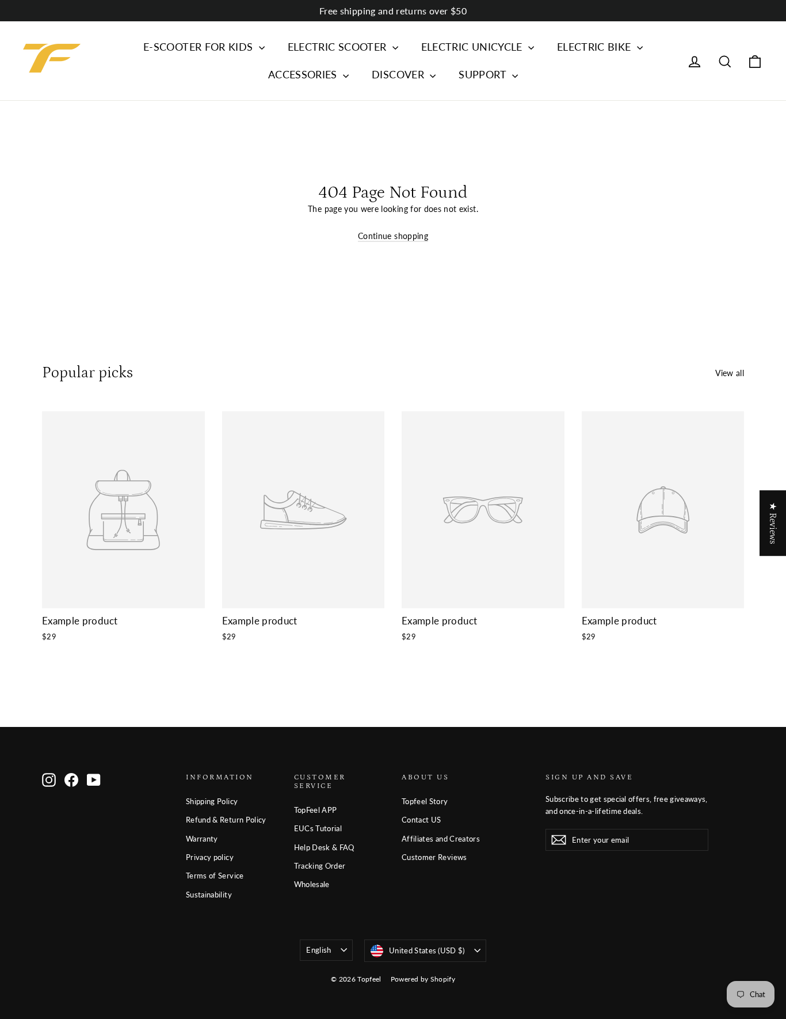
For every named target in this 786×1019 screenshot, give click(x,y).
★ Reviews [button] (773, 523)
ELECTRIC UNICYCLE (473, 46)
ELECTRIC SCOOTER (339, 46)
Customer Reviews (434, 857)
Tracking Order (320, 865)
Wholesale (312, 884)
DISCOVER (399, 74)
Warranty (202, 838)
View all (729, 373)
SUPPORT (484, 74)
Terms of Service (215, 875)
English (318, 949)
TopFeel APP (315, 810)
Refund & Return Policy (226, 819)
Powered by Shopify (423, 979)
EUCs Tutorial (318, 828)
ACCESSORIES (304, 74)
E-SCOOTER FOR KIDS (199, 46)
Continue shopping (393, 236)
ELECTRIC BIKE (595, 46)
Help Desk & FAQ (324, 847)
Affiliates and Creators (441, 838)
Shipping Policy (212, 801)
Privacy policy (210, 857)
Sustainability (209, 894)
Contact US (421, 819)
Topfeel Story (425, 801)
